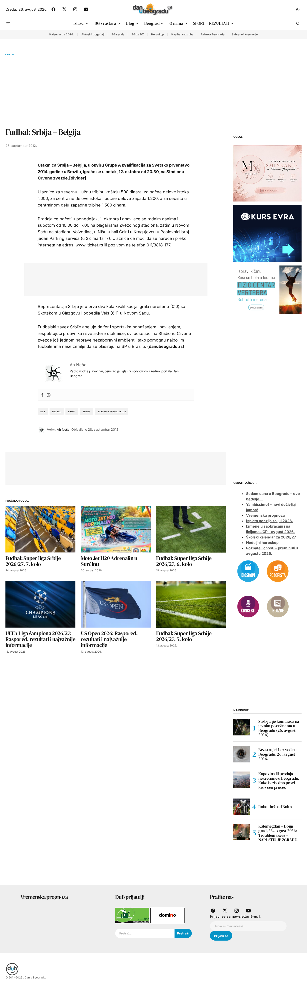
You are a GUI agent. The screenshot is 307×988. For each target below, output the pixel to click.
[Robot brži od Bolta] (241, 807)
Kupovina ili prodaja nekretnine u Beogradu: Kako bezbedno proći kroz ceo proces (278, 780)
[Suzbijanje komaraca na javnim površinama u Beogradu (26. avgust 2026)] (241, 727)
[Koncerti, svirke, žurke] (248, 606)
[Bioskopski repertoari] (248, 570)
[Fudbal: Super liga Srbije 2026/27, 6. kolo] (191, 529)
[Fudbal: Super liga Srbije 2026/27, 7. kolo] (40, 529)
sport (71, 411)
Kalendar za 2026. (61, 34)
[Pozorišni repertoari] (277, 570)
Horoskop (157, 34)
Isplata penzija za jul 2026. (269, 521)
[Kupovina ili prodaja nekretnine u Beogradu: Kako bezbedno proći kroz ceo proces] (241, 780)
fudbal (56, 411)
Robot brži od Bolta (275, 806)
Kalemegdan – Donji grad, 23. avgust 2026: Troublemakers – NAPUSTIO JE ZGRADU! (278, 833)
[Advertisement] (115, 91)
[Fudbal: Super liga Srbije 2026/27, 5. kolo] (191, 604)
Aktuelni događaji (92, 34)
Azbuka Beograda (213, 34)
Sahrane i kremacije (245, 34)
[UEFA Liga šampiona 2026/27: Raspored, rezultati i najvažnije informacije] (40, 604)
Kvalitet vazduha (182, 34)
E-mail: (255, 916)
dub (42, 411)
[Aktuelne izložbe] (277, 606)
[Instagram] (49, 395)
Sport (10, 55)
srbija (86, 411)
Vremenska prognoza (265, 515)
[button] (298, 9)
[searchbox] (145, 933)
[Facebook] (42, 395)
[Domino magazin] (167, 915)
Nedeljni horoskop (262, 542)
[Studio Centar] (132, 915)
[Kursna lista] (267, 173)
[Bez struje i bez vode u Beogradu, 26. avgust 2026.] (241, 754)
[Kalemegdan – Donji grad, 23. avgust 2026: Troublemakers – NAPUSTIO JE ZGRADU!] (241, 832)
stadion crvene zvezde (112, 411)
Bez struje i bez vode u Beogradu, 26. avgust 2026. (277, 754)
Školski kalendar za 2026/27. (271, 537)
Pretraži (183, 933)
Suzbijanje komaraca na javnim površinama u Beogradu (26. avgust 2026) (278, 728)
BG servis (118, 34)
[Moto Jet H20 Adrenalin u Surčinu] (116, 529)
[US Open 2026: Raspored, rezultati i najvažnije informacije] (116, 604)
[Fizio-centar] (267, 289)
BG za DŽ (138, 34)
